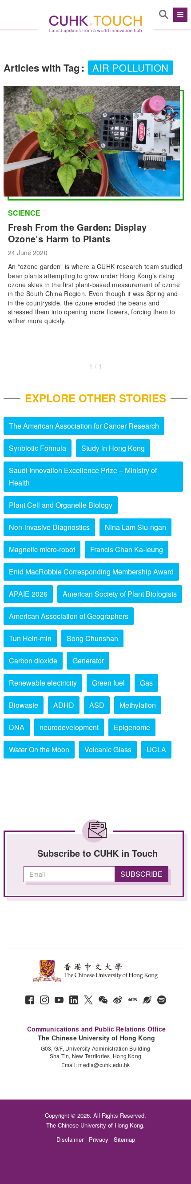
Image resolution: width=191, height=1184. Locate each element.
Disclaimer (70, 1139)
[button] (179, 14)
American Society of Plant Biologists (120, 594)
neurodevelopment (69, 727)
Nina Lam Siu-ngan (135, 527)
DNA (16, 727)
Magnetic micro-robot (42, 549)
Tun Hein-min (30, 638)
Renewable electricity (43, 683)
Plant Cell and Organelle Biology (60, 505)
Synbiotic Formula (37, 448)
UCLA (156, 749)
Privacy (98, 1139)
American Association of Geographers (68, 616)
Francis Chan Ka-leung (126, 549)
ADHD (63, 705)
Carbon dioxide (33, 660)
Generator (88, 660)
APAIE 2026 (28, 594)
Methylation (137, 705)
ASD (96, 705)
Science (24, 213)
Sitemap (124, 1139)
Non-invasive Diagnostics (49, 527)
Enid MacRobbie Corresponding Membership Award (91, 571)
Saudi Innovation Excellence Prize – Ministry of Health (83, 476)
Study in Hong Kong (113, 448)
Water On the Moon (39, 749)
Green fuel (108, 683)
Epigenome (132, 727)
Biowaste (23, 705)
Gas (146, 683)
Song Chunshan (92, 638)
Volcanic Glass (107, 749)
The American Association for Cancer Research (84, 426)
